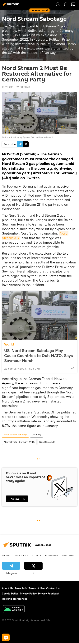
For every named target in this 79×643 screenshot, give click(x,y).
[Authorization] (58, 4)
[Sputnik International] (11, 6)
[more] (73, 368)
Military (68, 555)
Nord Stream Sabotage (15, 434)
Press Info (21, 588)
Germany (36, 434)
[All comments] (6, 637)
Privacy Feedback (48, 593)
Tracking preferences (14, 598)
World (9, 344)
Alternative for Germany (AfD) (19, 441)
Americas (21, 555)
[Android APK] (14, 609)
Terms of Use (37, 588)
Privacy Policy (28, 593)
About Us (7, 588)
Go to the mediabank (42, 137)
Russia (36, 555)
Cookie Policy (10, 593)
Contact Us (53, 588)
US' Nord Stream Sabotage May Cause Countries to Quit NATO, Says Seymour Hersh (38, 355)
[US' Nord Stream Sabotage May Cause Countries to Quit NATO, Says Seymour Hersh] (39, 315)
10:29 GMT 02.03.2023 (16, 87)
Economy (51, 555)
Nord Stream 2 (47, 441)
